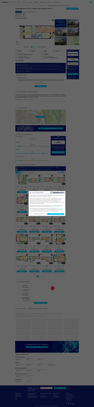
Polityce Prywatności (56, 206)
